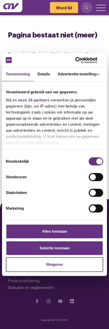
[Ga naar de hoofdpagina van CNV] (11, 6)
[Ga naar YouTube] (60, 301)
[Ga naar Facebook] (37, 301)
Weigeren (54, 264)
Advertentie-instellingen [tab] (79, 74)
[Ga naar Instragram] (48, 301)
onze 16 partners (34, 100)
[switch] (96, 177)
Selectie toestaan (55, 248)
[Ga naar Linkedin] (72, 301)
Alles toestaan (54, 231)
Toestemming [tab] (18, 74)
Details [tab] (44, 74)
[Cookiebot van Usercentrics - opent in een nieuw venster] (81, 60)
